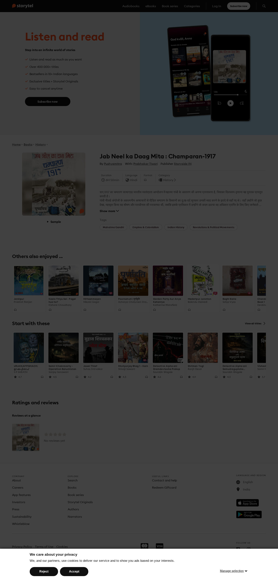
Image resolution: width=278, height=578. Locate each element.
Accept (74, 571)
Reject (43, 571)
